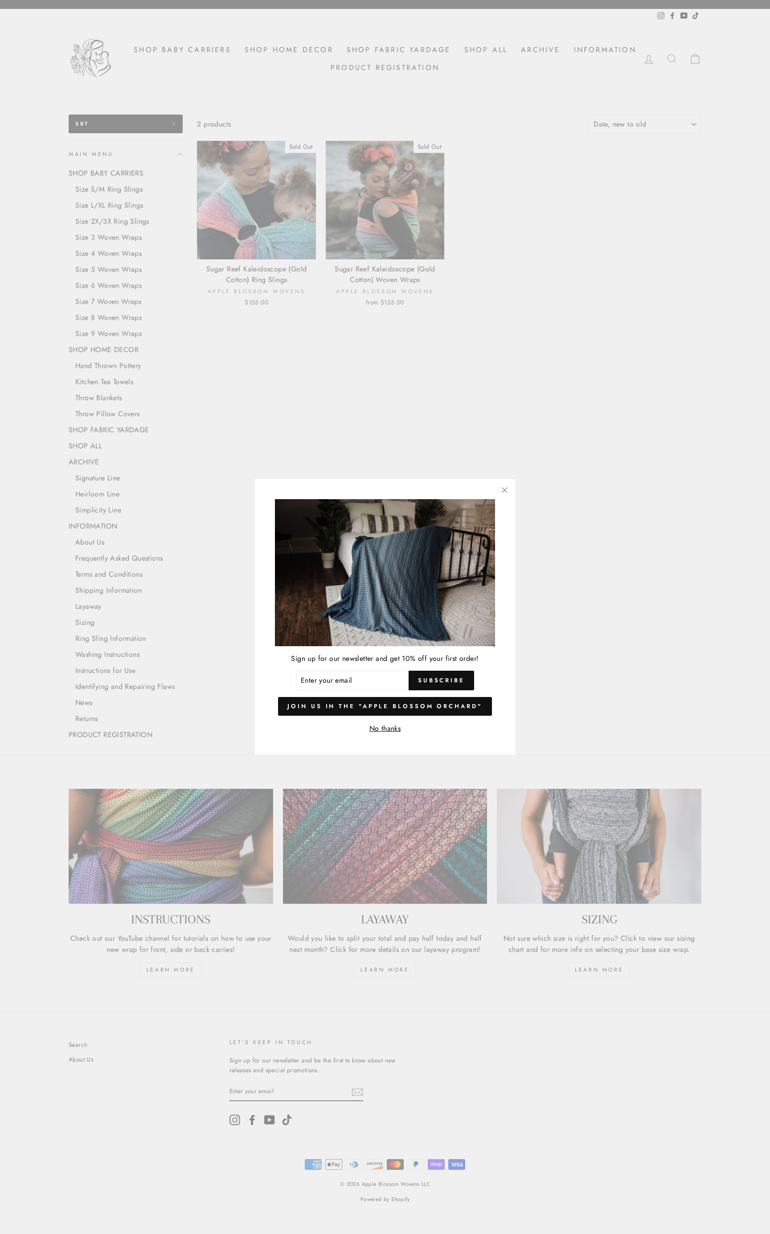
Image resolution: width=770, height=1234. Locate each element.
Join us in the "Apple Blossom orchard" (384, 706)
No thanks (385, 728)
